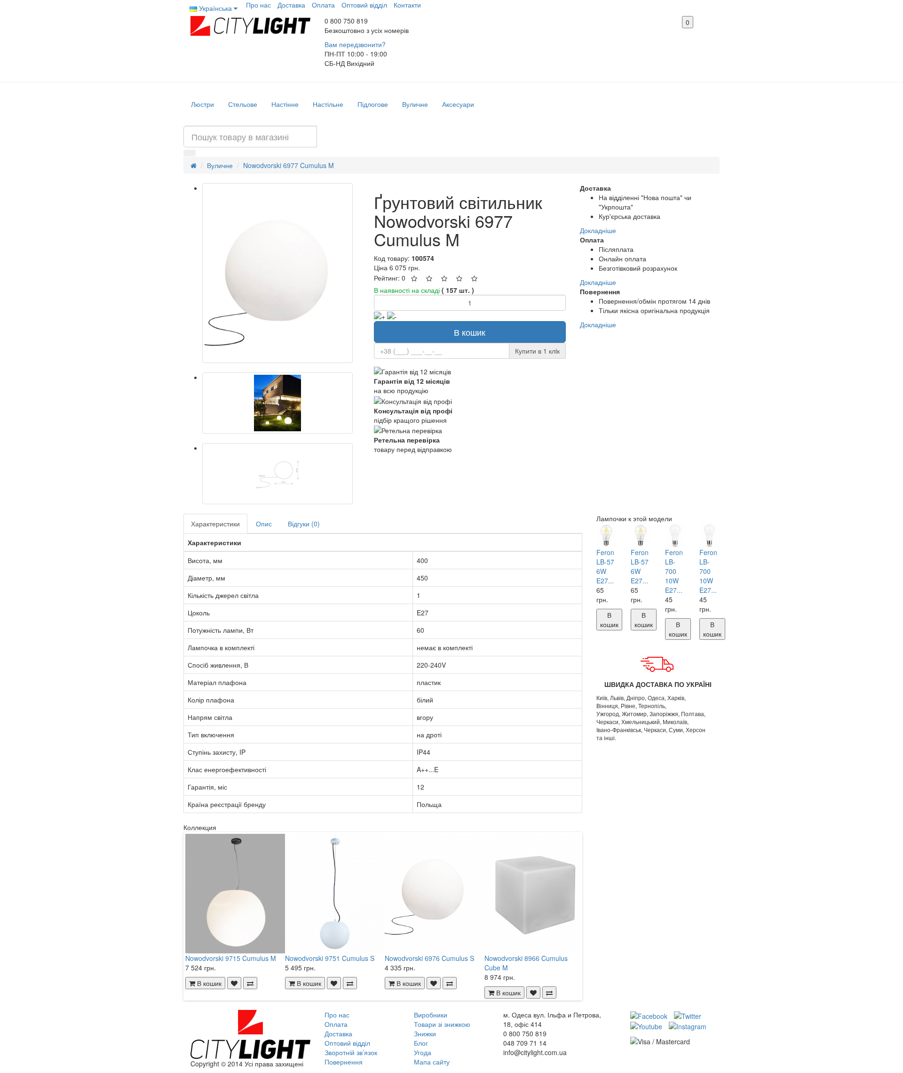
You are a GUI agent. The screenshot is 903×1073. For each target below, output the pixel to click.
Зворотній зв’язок (351, 1052)
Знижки (425, 1033)
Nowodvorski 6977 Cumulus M (288, 165)
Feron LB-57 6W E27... (605, 566)
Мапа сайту (432, 1061)
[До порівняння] (250, 983)
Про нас (258, 4)
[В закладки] (234, 983)
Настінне (285, 104)
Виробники (430, 1014)
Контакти (407, 4)
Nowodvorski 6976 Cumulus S (429, 958)
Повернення (344, 1061)
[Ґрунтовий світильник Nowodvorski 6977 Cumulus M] (277, 273)
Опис (264, 523)
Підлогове (372, 104)
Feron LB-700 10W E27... (674, 571)
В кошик (469, 332)
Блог (421, 1043)
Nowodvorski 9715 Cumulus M (230, 958)
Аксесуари (458, 104)
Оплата (323, 4)
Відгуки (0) (304, 523)
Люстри (202, 104)
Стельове (242, 104)
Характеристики (215, 523)
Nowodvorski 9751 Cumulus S (329, 958)
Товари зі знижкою (442, 1024)
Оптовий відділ (364, 4)
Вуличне (415, 104)
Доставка (291, 4)
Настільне (328, 104)
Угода (422, 1052)
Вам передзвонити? (355, 44)
